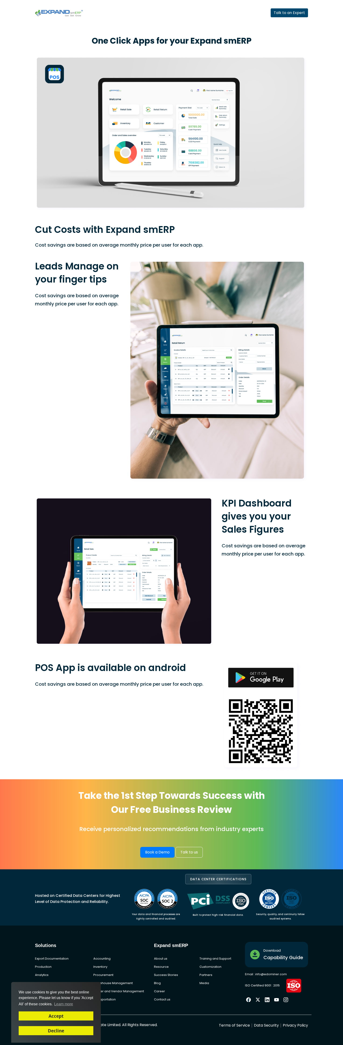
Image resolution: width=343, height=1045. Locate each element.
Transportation (104, 999)
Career (159, 991)
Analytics (42, 975)
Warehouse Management (113, 983)
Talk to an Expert (289, 12)
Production (43, 967)
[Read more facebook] (248, 999)
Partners (212, 12)
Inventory (100, 967)
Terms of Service (234, 1025)
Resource (161, 967)
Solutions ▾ (162, 12)
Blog (157, 983)
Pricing (188, 12)
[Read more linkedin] (267, 999)
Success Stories (166, 975)
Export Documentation (52, 958)
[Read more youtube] (276, 999)
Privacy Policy (295, 1025)
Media (204, 983)
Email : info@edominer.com (266, 974)
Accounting (102, 958)
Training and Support (215, 958)
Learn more (63, 1004)
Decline (56, 1031)
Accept (56, 1016)
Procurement (103, 975)
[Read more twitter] (258, 999)
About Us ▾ (241, 12)
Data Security (266, 1025)
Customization (210, 967)
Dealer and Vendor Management (118, 991)
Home (105, 12)
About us (160, 958)
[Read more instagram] (286, 999)
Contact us (162, 999)
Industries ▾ (131, 12)
